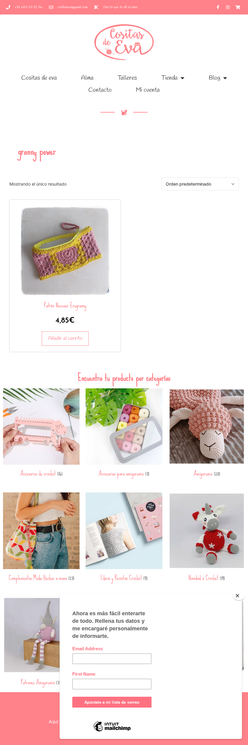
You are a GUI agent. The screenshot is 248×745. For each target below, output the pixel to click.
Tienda (169, 78)
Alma (87, 78)
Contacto (100, 90)
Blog (214, 78)
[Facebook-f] (218, 7)
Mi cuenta (148, 90)
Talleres (127, 78)
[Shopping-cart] (237, 7)
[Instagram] (228, 7)
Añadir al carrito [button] (65, 338)
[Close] (239, 595)
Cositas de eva (39, 78)
